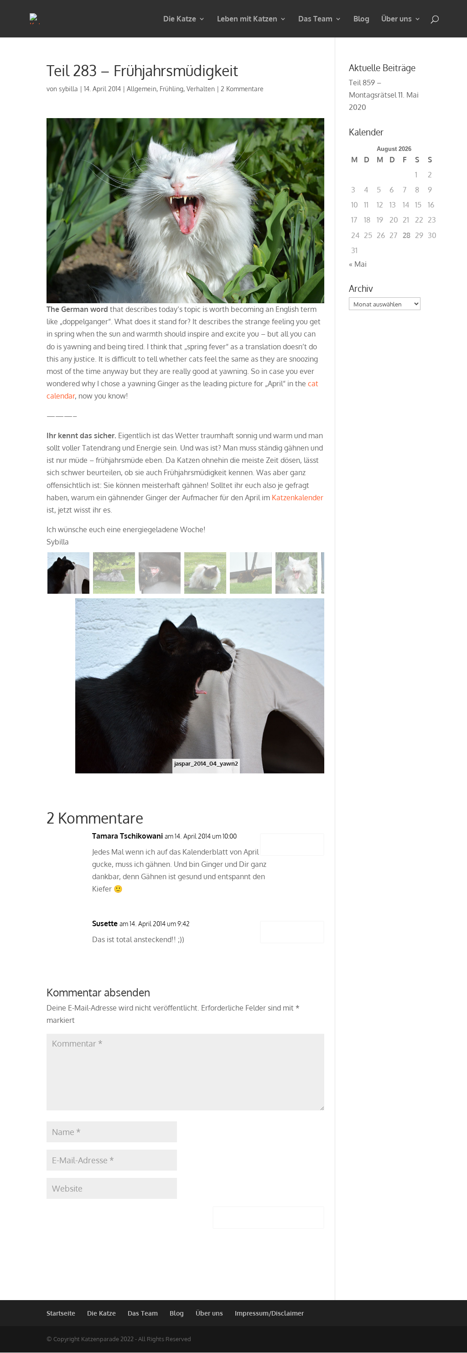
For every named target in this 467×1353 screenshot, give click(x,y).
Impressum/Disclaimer (269, 1313)
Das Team (315, 19)
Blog (361, 19)
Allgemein (141, 89)
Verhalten (201, 89)
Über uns (396, 19)
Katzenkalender (297, 497)
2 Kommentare (242, 89)
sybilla (68, 89)
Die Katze (179, 19)
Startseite (61, 1313)
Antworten (292, 844)
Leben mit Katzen (247, 19)
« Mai (358, 264)
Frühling (171, 89)
